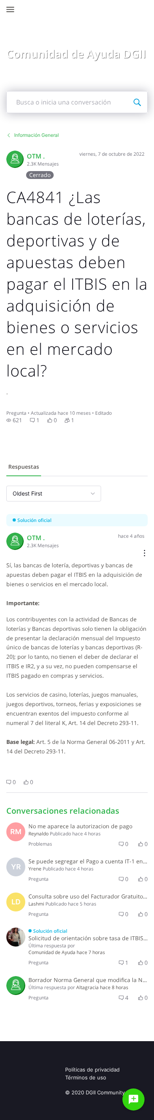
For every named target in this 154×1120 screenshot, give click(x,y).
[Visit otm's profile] (15, 159)
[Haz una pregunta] (133, 1099)
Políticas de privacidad (92, 1069)
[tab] (23, 467)
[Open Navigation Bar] (12, 9)
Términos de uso (85, 1077)
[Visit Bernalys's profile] (15, 937)
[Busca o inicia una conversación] (137, 102)
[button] (14, 420)
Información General (36, 135)
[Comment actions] (144, 553)
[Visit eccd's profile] (15, 985)
